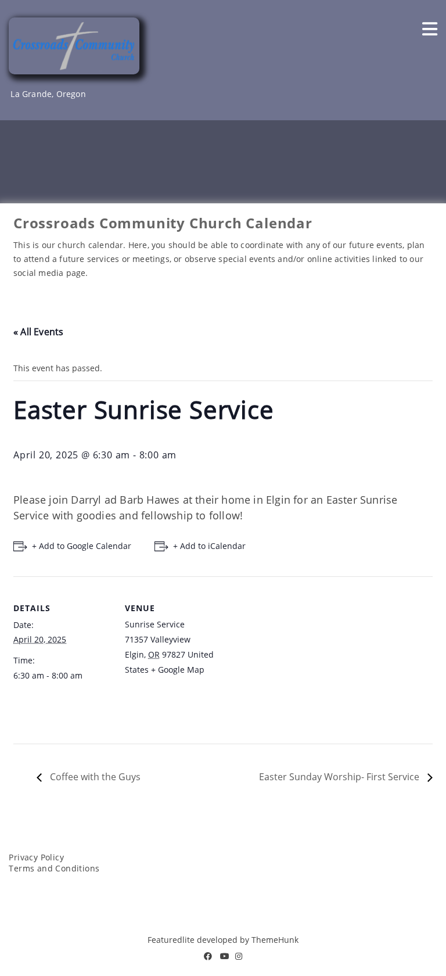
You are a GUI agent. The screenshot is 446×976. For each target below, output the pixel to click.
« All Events (38, 331)
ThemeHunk (274, 939)
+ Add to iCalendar (209, 545)
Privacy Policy (36, 857)
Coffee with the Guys (94, 776)
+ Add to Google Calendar (81, 545)
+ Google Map (177, 669)
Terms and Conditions (54, 868)
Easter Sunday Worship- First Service (340, 776)
